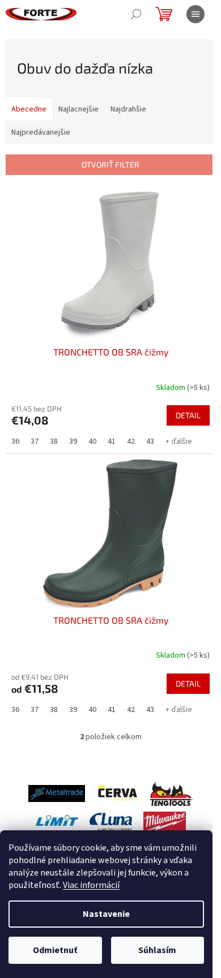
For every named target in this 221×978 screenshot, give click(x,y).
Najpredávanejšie (40, 132)
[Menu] (195, 14)
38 (54, 441)
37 (35, 441)
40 (92, 441)
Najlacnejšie (78, 109)
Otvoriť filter (110, 164)
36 (15, 441)
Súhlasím (157, 950)
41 (112, 441)
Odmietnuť (55, 950)
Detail (188, 415)
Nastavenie (106, 914)
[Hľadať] (136, 14)
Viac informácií (91, 885)
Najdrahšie (128, 109)
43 (150, 441)
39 (73, 441)
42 (131, 441)
